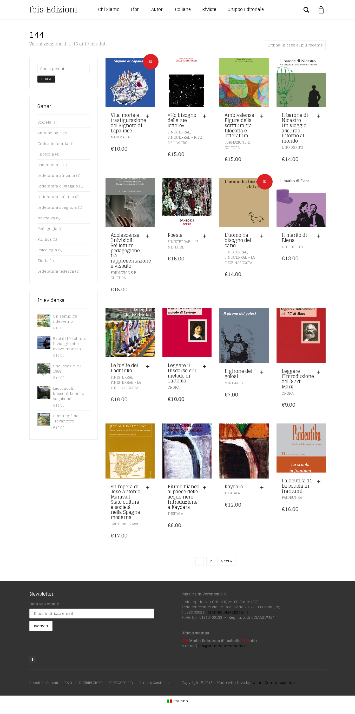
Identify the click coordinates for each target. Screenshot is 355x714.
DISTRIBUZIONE (90, 682)
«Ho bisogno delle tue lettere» (182, 120)
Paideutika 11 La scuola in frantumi (297, 485)
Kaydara (234, 486)
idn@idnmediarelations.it (222, 646)
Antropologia (49, 133)
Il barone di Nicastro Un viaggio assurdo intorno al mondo (295, 128)
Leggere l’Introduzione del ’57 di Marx (298, 378)
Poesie (175, 235)
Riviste (209, 9)
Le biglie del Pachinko (124, 368)
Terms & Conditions (154, 682)
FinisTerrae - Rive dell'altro (185, 140)
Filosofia (45, 154)
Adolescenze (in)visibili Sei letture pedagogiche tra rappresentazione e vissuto (131, 250)
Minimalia (120, 137)
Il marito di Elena (294, 237)
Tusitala (175, 514)
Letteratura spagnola (57, 207)
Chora (173, 387)
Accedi (34, 682)
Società (44, 122)
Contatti (52, 682)
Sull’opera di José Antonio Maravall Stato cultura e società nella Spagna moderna (125, 502)
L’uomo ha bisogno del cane (238, 240)
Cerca (46, 79)
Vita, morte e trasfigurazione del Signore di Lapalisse (128, 122)
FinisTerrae (179, 132)
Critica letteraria (52, 143)
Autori (157, 9)
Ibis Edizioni (53, 10)
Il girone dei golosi (238, 373)
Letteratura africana (56, 175)
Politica (44, 239)
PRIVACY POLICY (121, 682)
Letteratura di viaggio (57, 186)
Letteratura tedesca (55, 271)
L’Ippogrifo (292, 148)
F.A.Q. (68, 682)
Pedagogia (47, 228)
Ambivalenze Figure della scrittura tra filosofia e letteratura (239, 125)
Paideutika (292, 498)
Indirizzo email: (44, 604)
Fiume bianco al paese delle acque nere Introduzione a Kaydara (183, 496)
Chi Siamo (109, 9)
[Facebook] (32, 659)
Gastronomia (49, 164)
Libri (135, 9)
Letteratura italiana (55, 196)
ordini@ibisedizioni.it (228, 612)
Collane (183, 9)
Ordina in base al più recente (295, 45)
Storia (43, 260)
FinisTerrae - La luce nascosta (240, 260)
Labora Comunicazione (273, 682)
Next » (226, 561)
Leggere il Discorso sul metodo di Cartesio (182, 373)
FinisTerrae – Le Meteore (183, 244)
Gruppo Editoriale (246, 9)
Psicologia (47, 250)
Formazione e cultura (237, 145)
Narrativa (46, 218)
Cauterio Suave (125, 524)
